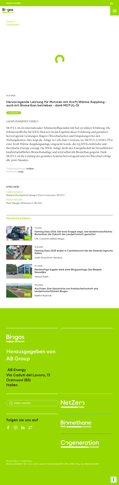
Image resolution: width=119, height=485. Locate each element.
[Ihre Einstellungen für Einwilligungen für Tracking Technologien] (114, 480)
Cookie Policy (26, 461)
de (111, 3)
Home (9, 21)
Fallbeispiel (12, 24)
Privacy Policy (12, 461)
